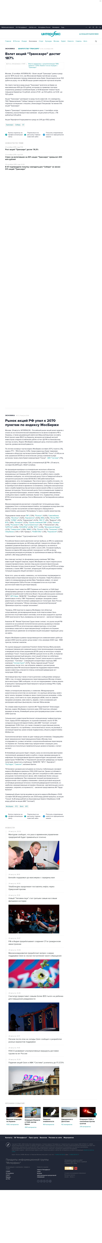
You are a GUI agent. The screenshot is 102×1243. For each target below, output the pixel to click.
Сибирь (17, 125)
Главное (8, 41)
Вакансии (43, 1138)
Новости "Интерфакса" (43, 1169)
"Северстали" (15, 529)
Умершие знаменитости (48, 1120)
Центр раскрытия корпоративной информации (46, 1176)
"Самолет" (18, 764)
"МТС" (36, 527)
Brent (21, 806)
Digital (63, 41)
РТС (16, 806)
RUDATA (39, 1173)
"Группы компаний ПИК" (37, 523)
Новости (71, 41)
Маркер (8, 1177)
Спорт (41, 41)
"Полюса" (56, 523)
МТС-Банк (14, 596)
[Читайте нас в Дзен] (38, 1181)
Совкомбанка (53, 516)
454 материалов (48, 1124)
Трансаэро (9, 125)
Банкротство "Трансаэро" (28, 49)
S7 (23, 125)
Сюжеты (78, 41)
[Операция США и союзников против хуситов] (88, 1117)
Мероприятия (69, 1138)
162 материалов (66, 1124)
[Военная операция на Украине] (14, 1117)
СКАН (39, 1171)
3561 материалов (30, 1127)
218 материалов (85, 1127)
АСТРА (8, 1179)
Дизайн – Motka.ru (70, 1177)
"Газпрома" (53, 529)
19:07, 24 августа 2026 (22, 415)
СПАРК (8, 1171)
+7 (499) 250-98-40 (60, 1154)
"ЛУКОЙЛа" (23, 527)
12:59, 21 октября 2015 (46, 49)
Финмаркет (55, 27)
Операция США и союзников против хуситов (87, 1121)
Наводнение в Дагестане (67, 1120)
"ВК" (27, 516)
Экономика (33, 41)
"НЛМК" (14, 520)
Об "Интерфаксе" (21, 27)
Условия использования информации (75, 1173)
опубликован (42, 257)
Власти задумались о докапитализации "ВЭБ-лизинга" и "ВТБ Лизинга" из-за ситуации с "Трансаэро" (43, 65)
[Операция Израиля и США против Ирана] (33, 1117)
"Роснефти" (14, 525)
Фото (85, 41)
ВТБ (6, 523)
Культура (48, 41)
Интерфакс (51, 34)
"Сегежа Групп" (19, 663)
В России (16, 41)
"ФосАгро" (15, 518)
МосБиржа (9, 806)
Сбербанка (9, 532)
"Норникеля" (52, 532)
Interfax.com (32, 27)
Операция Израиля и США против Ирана (32, 1122)
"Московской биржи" (52, 527)
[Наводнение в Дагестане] (69, 1117)
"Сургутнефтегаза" (31, 525)
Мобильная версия (7, 27)
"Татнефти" (18, 523)
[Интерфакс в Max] (50, 1181)
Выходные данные (70, 1175)
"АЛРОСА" (9, 527)
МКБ (42, 518)
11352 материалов (12, 1124)
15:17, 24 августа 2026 (20, 184)
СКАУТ (8, 1175)
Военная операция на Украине (13, 1120)
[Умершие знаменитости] (51, 1117)
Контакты (8, 1138)
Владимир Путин (11, 338)
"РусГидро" (9, 764)
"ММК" (28, 529)
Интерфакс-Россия (44, 27)
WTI (26, 806)
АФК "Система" (53, 458)
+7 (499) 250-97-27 (74, 1154)
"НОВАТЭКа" (37, 532)
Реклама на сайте (55, 1138)
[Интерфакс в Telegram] (41, 1181)
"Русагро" (38, 516)
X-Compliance (10, 1173)
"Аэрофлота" (30, 518)
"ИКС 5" (42, 520)
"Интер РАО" (55, 518)
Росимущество (24, 338)
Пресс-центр (33, 1138)
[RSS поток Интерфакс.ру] (47, 1181)
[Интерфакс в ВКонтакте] (44, 1181)
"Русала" (40, 529)
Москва (56, 41)
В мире (24, 41)
